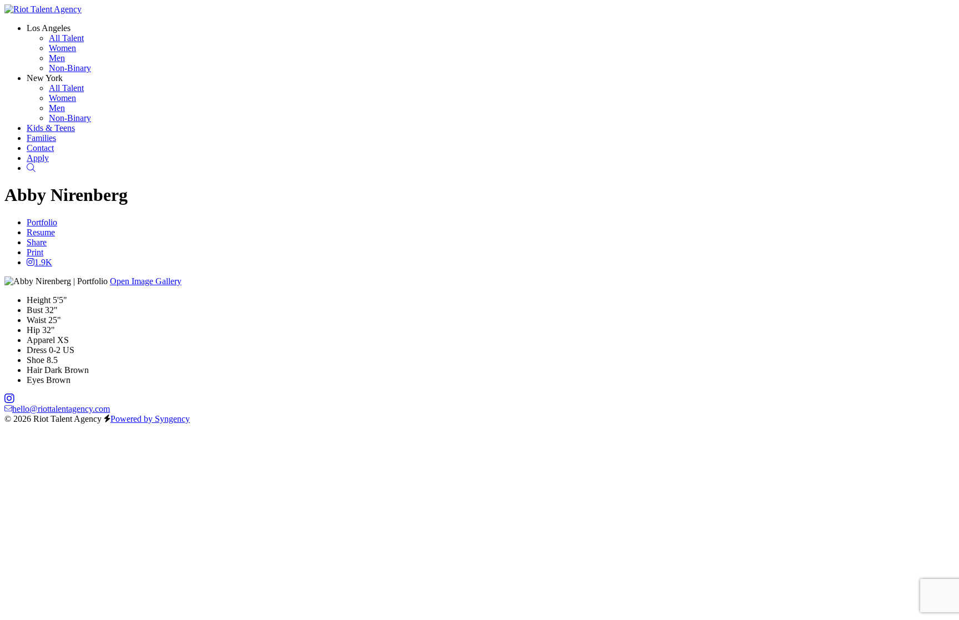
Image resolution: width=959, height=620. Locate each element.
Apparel (41, 340)
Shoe (35, 360)
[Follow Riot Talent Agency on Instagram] (9, 399)
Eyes (35, 380)
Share (37, 242)
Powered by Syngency (150, 419)
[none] (48, 28)
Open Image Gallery (145, 281)
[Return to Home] (43, 9)
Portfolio (42, 222)
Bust (35, 310)
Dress (37, 350)
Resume (41, 232)
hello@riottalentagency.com (61, 409)
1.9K (43, 262)
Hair (34, 370)
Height (39, 300)
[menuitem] (66, 38)
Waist (36, 320)
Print (35, 252)
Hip (33, 330)
